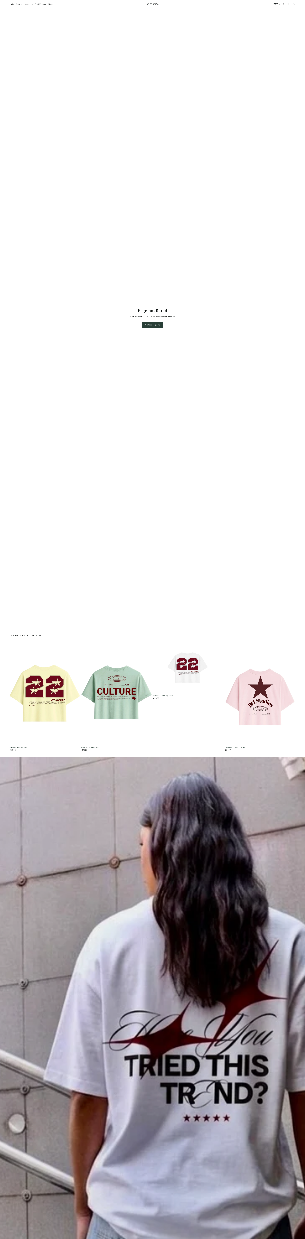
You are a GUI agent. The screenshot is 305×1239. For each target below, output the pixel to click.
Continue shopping (152, 325)
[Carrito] (293, 4)
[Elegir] (76, 741)
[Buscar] (283, 4)
